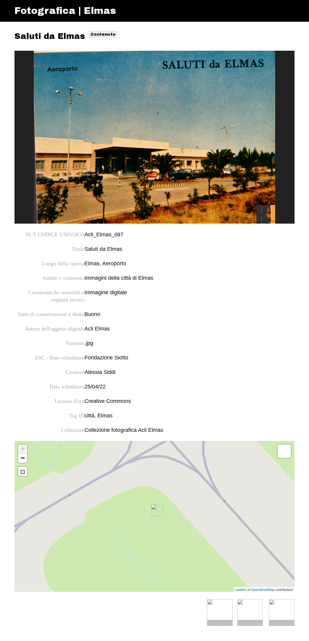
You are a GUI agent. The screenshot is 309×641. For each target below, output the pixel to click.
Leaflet (240, 589)
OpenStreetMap (263, 589)
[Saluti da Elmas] (154, 137)
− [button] (23, 458)
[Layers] (284, 451)
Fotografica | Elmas (65, 10)
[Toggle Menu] (289, 10)
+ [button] (23, 449)
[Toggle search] (277, 10)
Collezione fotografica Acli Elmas (123, 430)
